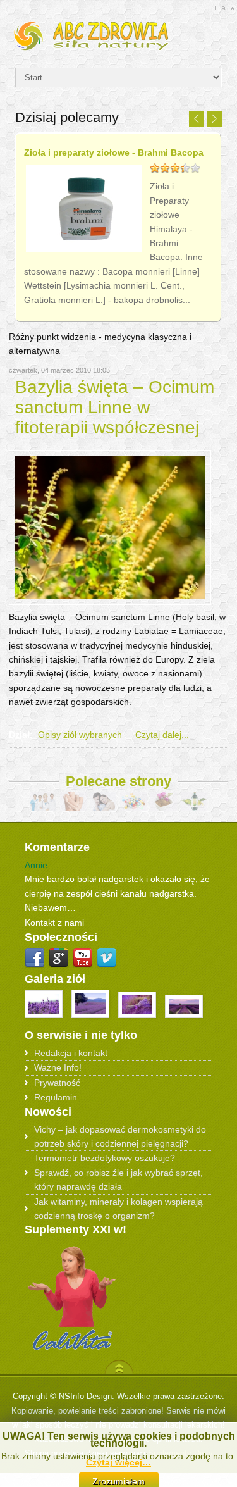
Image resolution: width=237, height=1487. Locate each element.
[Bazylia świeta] (110, 602)
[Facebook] (35, 958)
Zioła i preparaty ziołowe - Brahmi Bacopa (114, 152)
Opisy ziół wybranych (80, 735)
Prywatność (57, 1083)
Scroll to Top (119, 1367)
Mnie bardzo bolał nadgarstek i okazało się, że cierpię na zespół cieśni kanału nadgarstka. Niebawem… (117, 893)
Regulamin (55, 1097)
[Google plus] (59, 958)
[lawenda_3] (91, 1021)
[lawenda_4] (138, 1021)
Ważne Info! (58, 1067)
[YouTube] (83, 958)
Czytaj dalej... (162, 735)
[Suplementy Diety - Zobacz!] (72, 1351)
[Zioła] (118, 34)
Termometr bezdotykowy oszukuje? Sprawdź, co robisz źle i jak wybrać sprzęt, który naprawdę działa (118, 1172)
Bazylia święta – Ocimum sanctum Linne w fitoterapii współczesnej (114, 407)
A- (232, 8)
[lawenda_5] (184, 1021)
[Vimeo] (107, 958)
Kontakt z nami (54, 923)
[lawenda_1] (44, 1021)
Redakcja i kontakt (70, 1053)
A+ (213, 8)
